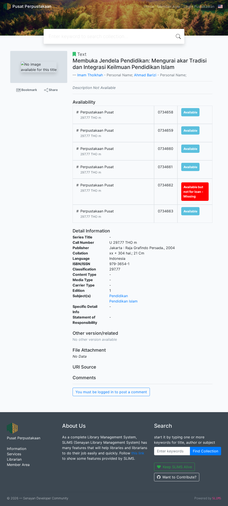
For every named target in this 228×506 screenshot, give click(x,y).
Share (53, 90)
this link (137, 453)
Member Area (168, 6)
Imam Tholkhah (90, 75)
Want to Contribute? (179, 477)
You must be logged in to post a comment (111, 392)
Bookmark (29, 90)
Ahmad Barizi (145, 75)
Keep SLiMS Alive (177, 467)
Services (14, 454)
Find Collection (205, 451)
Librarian (14, 459)
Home (149, 6)
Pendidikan (118, 296)
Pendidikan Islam (123, 301)
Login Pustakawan (199, 6)
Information (16, 448)
